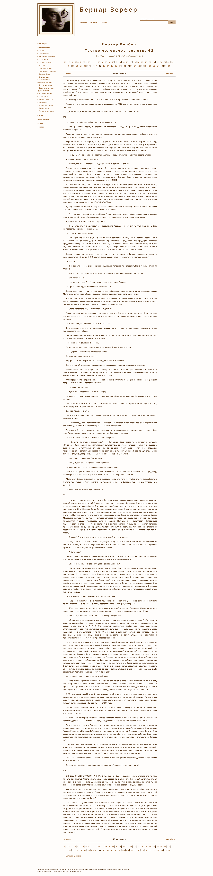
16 (109, 62)
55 (150, 66)
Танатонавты (43, 59)
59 (165, 66)
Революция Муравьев (47, 56)
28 (153, 62)
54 (146, 66)
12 (96, 62)
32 (168, 62)
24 (138, 62)
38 (85, 66)
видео (40, 123)
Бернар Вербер (109, 9)
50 (131, 66)
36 (77, 66)
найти (172, 22)
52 (139, 66)
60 (169, 66)
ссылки (40, 127)
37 (81, 66)
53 (142, 66)
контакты (94, 23)
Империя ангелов (45, 62)
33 (172, 62)
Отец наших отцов (45, 85)
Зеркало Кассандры (46, 105)
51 (135, 66)
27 (150, 62)
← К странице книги (72, 856)
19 (120, 62)
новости (83, 23)
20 (123, 62)
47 (120, 66)
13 (99, 62)
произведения (43, 47)
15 (106, 62)
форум (104, 23)
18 (116, 62)
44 (108, 66)
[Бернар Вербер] (55, 19)
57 (158, 66)
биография (42, 43)
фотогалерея (43, 119)
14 (103, 62)
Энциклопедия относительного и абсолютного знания (44, 79)
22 (131, 62)
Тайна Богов (43, 96)
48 (123, 66)
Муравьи (42, 50)
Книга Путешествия (46, 99)
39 (88, 66)
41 (96, 66)
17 (113, 62)
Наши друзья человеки (47, 71)
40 (92, 66)
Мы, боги (42, 65)
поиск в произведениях (147, 19)
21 (127, 62)
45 (112, 66)
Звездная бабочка (45, 93)
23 (134, 62)
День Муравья (44, 53)
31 (165, 62)
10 (89, 62)
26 (146, 62)
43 (104, 66)
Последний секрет (45, 68)
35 (73, 66)
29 (157, 62)
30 (161, 62)
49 (127, 66)
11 (92, 62)
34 (69, 66)
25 (142, 62)
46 (116, 66)
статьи (40, 115)
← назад (67, 73)
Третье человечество (46, 111)
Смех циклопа (44, 108)
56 (154, 66)
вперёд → (170, 73)
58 (161, 66)
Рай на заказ (43, 102)
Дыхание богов (44, 74)
